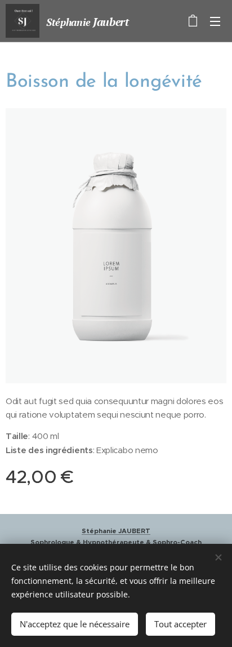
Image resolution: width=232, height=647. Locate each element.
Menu (215, 21)
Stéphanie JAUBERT (116, 531)
